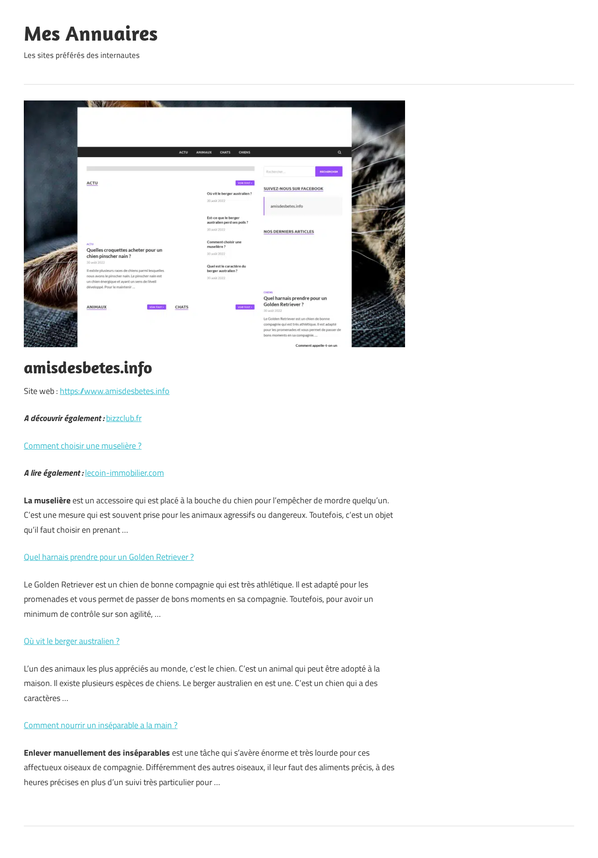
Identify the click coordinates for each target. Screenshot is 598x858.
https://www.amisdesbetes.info (115, 391)
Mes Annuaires (91, 33)
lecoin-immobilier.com (124, 472)
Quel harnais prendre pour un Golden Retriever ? (109, 557)
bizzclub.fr (124, 418)
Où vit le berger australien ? (72, 641)
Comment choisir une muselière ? (83, 445)
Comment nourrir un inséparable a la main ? (101, 725)
